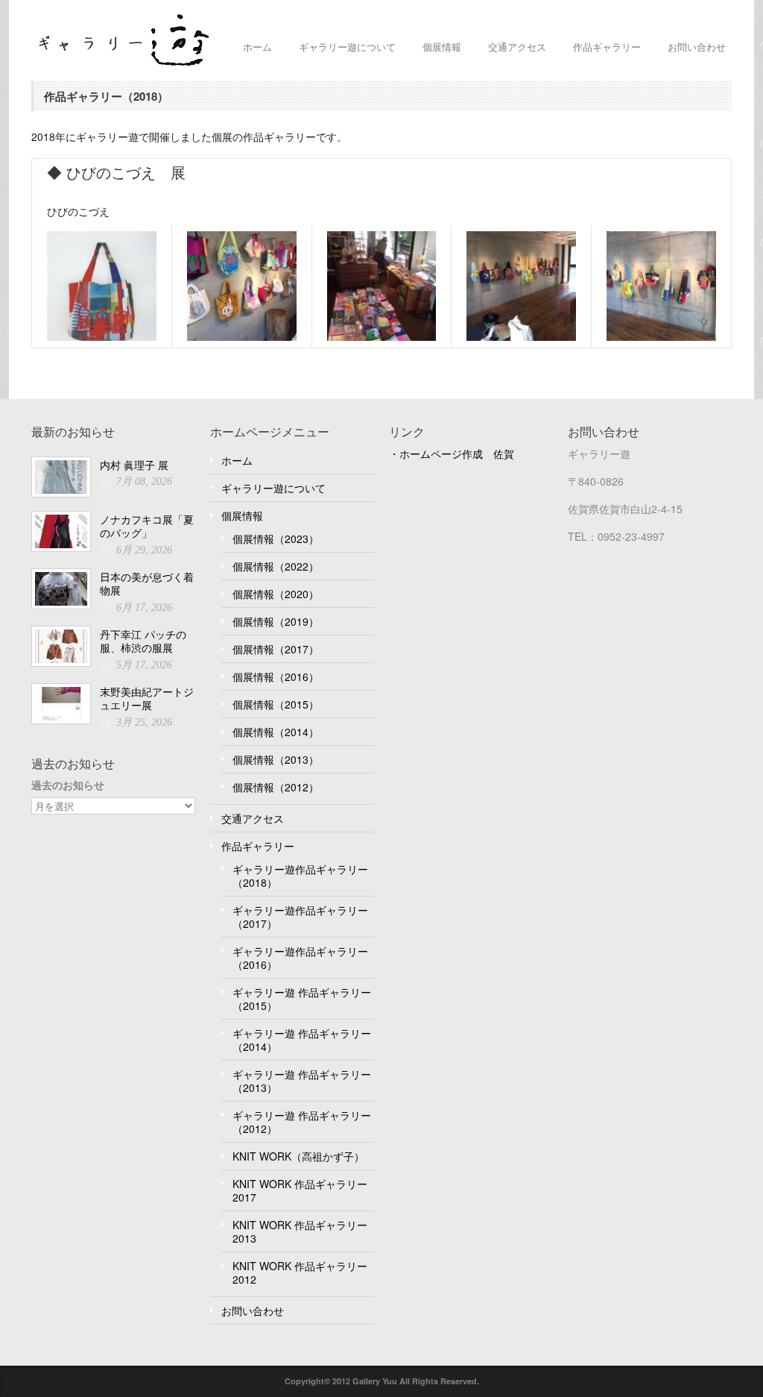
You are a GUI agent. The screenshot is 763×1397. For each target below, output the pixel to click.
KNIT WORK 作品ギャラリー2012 (299, 1272)
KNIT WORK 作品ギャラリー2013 (299, 1231)
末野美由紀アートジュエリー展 (147, 698)
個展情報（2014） (275, 731)
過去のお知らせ (67, 785)
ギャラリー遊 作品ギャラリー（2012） (301, 1122)
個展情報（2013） (275, 759)
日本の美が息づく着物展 (147, 583)
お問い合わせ (697, 47)
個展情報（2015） (275, 704)
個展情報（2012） (275, 786)
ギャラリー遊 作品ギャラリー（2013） (301, 1081)
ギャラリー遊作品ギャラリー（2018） (300, 875)
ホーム (257, 47)
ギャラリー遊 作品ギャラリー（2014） (301, 1040)
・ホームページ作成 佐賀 (451, 453)
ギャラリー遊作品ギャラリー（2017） (300, 916)
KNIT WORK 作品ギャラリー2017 (299, 1190)
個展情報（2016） (275, 676)
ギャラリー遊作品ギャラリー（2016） (300, 958)
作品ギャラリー (607, 47)
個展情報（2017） (275, 648)
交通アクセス (517, 47)
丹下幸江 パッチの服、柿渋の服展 (143, 641)
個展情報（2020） (275, 593)
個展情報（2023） (275, 538)
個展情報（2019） (275, 621)
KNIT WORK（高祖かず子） (298, 1156)
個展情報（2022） (275, 566)
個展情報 (441, 47)
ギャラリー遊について (347, 47)
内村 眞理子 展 (134, 464)
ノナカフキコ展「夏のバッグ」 (147, 526)
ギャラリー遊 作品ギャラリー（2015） (301, 999)
